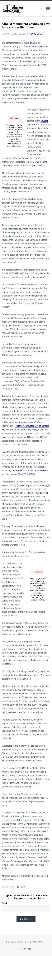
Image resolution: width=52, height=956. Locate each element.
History (20, 887)
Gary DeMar (37, 34)
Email (4, 903)
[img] (41, 8)
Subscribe (26, 919)
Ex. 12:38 (37, 165)
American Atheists (34, 46)
